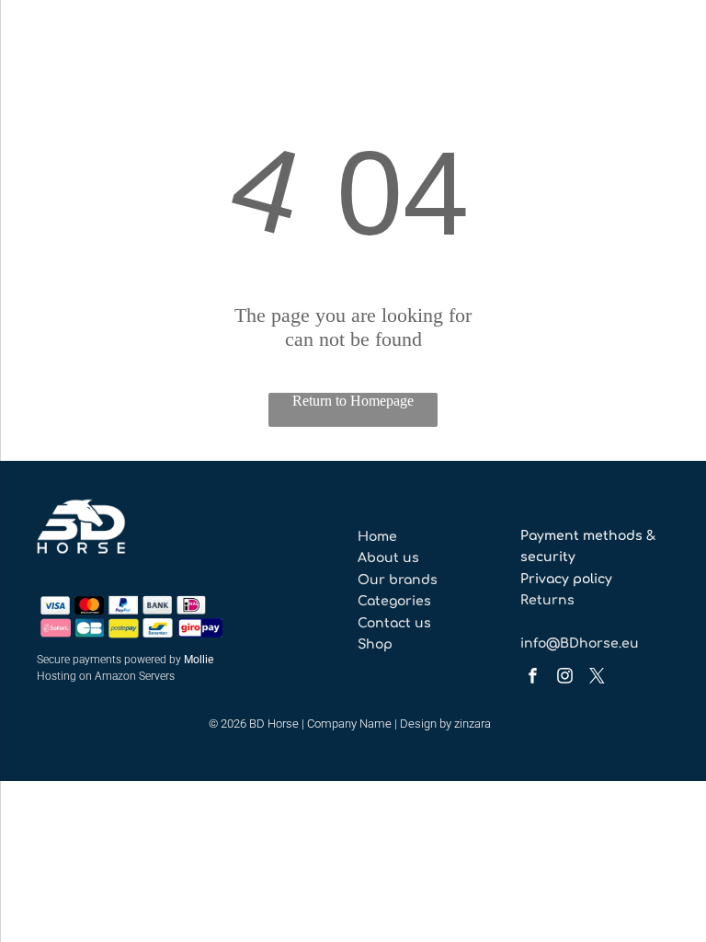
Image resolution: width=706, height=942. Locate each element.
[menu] (40, 58)
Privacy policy (566, 579)
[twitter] (597, 677)
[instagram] (564, 677)
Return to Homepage (353, 400)
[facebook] (532, 677)
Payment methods (581, 536)
